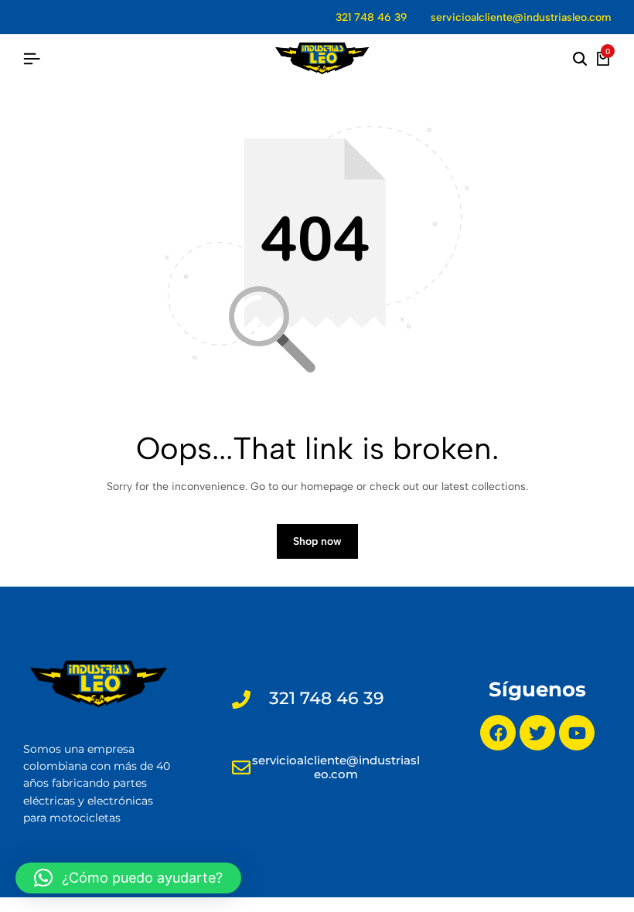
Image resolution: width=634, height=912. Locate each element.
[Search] (579, 59)
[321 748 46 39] (241, 699)
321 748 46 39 (371, 17)
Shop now (317, 541)
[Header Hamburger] (31, 59)
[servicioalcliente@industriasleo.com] (241, 767)
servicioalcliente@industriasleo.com (521, 17)
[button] (128, 878)
